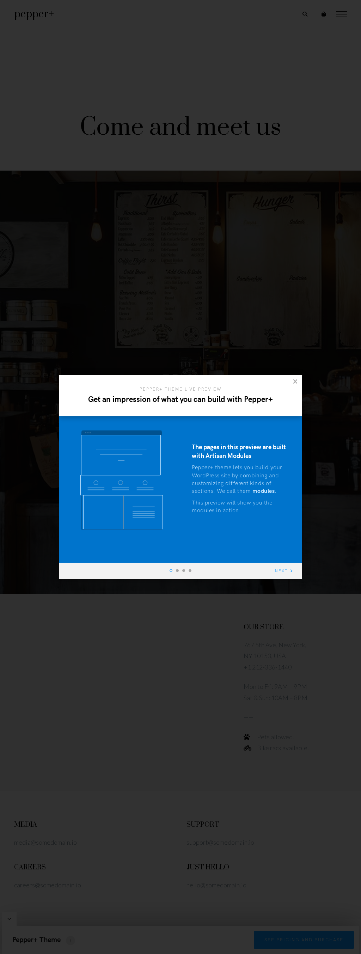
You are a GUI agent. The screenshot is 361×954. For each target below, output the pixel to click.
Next (281, 571)
